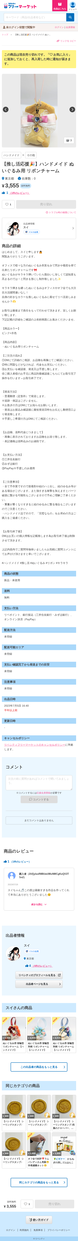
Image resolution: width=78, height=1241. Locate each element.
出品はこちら (60, 9)
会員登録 (70, 27)
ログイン (59, 27)
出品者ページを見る (37, 984)
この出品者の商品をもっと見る (39, 1066)
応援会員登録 (43, 793)
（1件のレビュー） (19, 193)
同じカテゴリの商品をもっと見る (39, 1182)
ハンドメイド (12, 155)
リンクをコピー (68, 41)
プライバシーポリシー (58, 1230)
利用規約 (24, 1230)
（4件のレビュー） (42, 966)
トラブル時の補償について (62, 212)
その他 (31, 155)
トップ (5, 34)
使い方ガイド (41, 1219)
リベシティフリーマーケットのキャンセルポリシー (34, 744)
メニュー (73, 9)
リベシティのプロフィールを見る (37, 975)
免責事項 (38, 1230)
